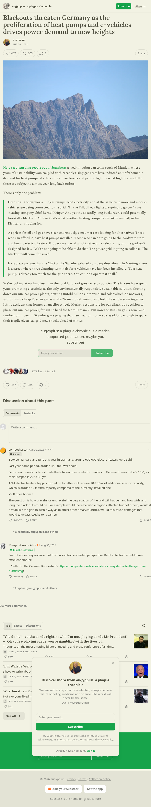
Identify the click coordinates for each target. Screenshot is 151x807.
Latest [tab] (18, 625)
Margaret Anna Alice (22, 545)
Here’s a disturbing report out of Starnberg (34, 167)
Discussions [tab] (33, 625)
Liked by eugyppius (23, 549)
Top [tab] (8, 625)
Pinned (16, 454)
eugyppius (19, 40)
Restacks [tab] (29, 413)
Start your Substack (65, 789)
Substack (56, 799)
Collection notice (100, 779)
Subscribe (123, 6)
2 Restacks (50, 371)
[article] (75, 646)
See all (11, 716)
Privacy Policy (105, 739)
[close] (113, 663)
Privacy (71, 779)
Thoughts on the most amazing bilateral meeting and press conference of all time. (58, 646)
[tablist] (20, 413)
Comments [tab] (12, 413)
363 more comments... (14, 606)
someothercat (18, 449)
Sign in (140, 6)
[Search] (144, 626)
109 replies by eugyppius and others (35, 532)
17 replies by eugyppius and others (35, 588)
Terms (82, 779)
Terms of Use (94, 735)
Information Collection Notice (74, 739)
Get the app (95, 789)
